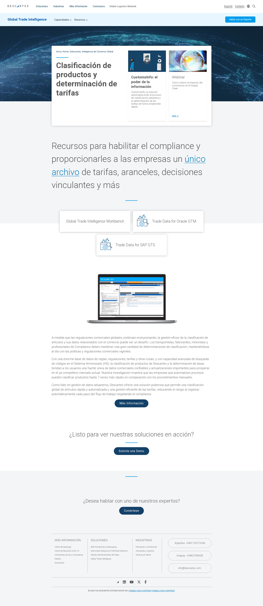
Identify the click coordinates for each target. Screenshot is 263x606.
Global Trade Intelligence (27, 19)
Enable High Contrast (140, 591)
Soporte (228, 6)
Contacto (239, 6)
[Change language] (248, 6)
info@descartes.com (189, 568)
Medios (58, 559)
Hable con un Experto (240, 19)
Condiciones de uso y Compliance (69, 555)
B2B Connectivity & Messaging (104, 547)
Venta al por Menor (143, 555)
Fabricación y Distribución (146, 547)
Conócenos (99, 6)
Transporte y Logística (145, 551)
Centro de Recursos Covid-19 (67, 551)
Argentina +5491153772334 (190, 543)
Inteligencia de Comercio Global (97, 51)
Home (66, 51)
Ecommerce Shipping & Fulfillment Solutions (109, 551)
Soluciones (42, 6)
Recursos (80, 19)
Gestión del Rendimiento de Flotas (105, 555)
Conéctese (131, 510)
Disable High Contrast (163, 591)
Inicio (58, 51)
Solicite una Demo (131, 451)
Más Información (78, 6)
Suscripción (59, 563)
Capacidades (62, 19)
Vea (175, 116)
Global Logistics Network (122, 6)
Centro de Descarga (63, 547)
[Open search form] (253, 6)
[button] (147, 61)
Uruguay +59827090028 (190, 555)
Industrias (58, 6)
